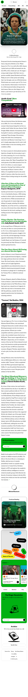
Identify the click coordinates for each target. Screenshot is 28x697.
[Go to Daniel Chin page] (5, 525)
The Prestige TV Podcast (8, 581)
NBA (19, 5)
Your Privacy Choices (19, 651)
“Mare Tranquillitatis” (9, 99)
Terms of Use (7, 651)
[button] (14, 2)
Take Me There (14, 645)
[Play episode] (18, 582)
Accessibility (13, 653)
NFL (23, 5)
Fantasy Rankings (11, 5)
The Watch (23, 582)
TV (14, 31)
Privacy (12, 651)
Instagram (13, 656)
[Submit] (24, 446)
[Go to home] (2, 2)
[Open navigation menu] (25, 2)
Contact (5, 589)
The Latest (4, 5)
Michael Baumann (15, 55)
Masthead (14, 589)
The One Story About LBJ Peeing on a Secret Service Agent (14, 250)
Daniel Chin (10, 524)
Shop (23, 589)
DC (5, 517)
